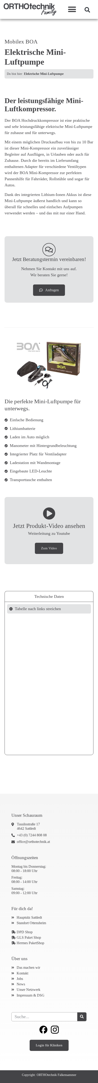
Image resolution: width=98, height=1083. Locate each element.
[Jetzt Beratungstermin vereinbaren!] (49, 249)
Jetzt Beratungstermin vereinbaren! (49, 259)
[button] (72, 9)
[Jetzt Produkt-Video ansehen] (49, 513)
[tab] (49, 596)
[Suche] (81, 1016)
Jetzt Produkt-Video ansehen (49, 525)
